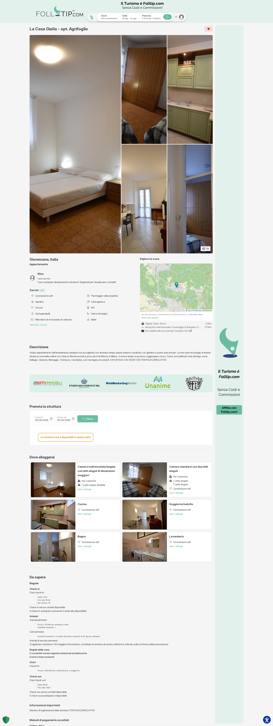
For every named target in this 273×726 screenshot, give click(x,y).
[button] (176, 285)
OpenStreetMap (194, 310)
